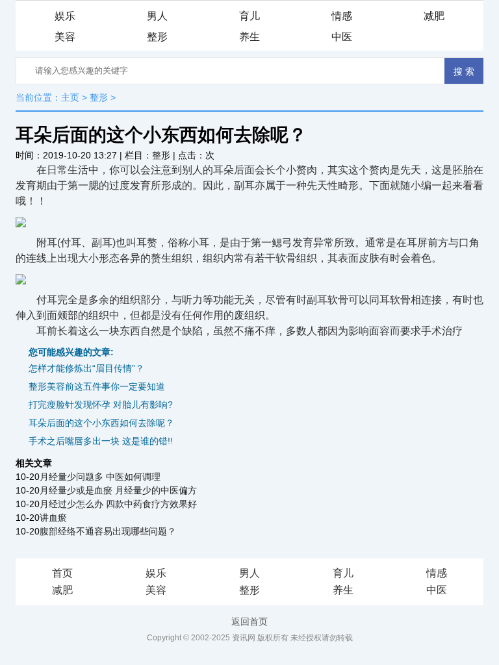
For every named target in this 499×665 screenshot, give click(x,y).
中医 (341, 36)
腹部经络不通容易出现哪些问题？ (108, 531)
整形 (157, 36)
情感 (341, 15)
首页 (62, 573)
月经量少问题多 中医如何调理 (100, 476)
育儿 (249, 15)
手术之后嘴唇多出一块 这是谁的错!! (101, 441)
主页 (70, 97)
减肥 (434, 15)
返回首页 (249, 621)
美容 (65, 36)
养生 (249, 36)
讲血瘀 (53, 517)
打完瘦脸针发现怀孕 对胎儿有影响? (101, 404)
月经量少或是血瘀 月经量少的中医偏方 (118, 490)
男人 (157, 15)
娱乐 (65, 15)
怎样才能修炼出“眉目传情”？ (86, 368)
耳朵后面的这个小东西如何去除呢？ (101, 423)
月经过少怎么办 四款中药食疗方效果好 (118, 504)
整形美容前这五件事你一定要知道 (97, 386)
